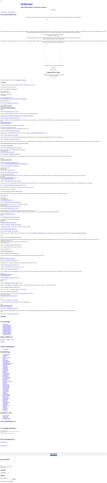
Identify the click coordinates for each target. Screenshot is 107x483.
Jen (5, 89)
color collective (6, 362)
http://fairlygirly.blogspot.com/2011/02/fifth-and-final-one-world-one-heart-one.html (16, 115)
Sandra (6, 264)
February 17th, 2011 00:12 (12, 291)
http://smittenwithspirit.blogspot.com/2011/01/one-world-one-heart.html (14, 143)
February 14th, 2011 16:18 (17, 191)
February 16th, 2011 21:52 (17, 283)
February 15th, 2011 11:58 (13, 208)
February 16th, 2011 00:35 (16, 244)
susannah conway (6, 402)
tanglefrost (5, 404)
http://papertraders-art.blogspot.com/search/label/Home (16, 163)
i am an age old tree (7, 377)
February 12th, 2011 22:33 (14, 130)
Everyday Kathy (8, 191)
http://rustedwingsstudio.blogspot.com (7, 107)
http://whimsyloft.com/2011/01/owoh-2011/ (8, 295)
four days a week (6, 374)
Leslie (6, 134)
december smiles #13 (7, 330)
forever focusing (6, 373)
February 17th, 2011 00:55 (13, 299)
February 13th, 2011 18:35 (15, 154)
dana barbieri (5, 367)
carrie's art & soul (6, 361)
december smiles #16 (7, 327)
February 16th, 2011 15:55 (13, 253)
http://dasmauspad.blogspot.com (6, 274)
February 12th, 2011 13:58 (14, 117)
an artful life (5, 355)
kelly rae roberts (6, 384)
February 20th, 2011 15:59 (13, 313)
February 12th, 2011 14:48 (19, 125)
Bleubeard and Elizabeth (9, 185)
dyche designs (5, 370)
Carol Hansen (7, 224)
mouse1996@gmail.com (5, 275)
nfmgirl (6, 253)
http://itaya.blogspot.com (5, 305)
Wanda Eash (7, 202)
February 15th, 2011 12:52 (14, 217)
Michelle (6, 277)
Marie (6, 208)
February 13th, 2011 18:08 (16, 147)
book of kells (5, 360)
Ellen (6, 172)
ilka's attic (5, 380)
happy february (4, 11)
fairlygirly (7, 117)
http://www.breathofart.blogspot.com (79, 233)
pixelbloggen (5, 393)
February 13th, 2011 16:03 (14, 139)
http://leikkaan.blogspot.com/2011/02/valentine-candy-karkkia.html (13, 98)
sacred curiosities (6, 397)
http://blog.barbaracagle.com (6, 123)
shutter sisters (5, 399)
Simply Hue (5, 400)
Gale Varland (7, 244)
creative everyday (6, 364)
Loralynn (6, 139)
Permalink (24, 80)
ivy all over (5, 382)
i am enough (5, 379)
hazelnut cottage (6, 376)
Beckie (6, 165)
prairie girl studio (6, 394)
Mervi (6, 102)
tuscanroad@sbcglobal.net (8, 178)
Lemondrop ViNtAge (8, 206)
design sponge (6, 417)
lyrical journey (6, 389)
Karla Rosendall (8, 283)
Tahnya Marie (7, 147)
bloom (4, 358)
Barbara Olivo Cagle (9, 125)
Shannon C (7, 154)
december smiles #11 (7, 333)
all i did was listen (6, 354)
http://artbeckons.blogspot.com (12, 162)
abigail (6, 111)
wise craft (5, 409)
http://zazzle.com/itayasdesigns (6, 306)
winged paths (5, 407)
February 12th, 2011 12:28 (13, 102)
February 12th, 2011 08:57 (12, 89)
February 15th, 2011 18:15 (16, 224)
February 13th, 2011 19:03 (13, 165)
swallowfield (5, 403)
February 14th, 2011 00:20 (16, 180)
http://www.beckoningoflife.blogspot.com (36, 132)
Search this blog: (3, 478)
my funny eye (5, 390)
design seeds (5, 416)
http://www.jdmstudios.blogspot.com (7, 258)
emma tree (5, 371)
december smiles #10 (7, 334)
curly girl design (6, 415)
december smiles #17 (7, 326)
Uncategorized (18, 80)
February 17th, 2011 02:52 (12, 308)
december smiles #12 (7, 332)
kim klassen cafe (6, 385)
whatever (5, 406)
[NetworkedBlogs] (53, 453)
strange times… (6, 324)
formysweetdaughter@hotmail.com (7, 152)
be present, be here (6, 357)
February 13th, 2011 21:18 (13, 172)
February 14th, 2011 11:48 (20, 185)
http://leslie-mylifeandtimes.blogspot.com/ (8, 228)
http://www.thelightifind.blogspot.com (7, 213)
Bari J (4, 356)
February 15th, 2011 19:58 (13, 230)
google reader (5, 349)
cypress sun (5, 366)
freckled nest (5, 375)
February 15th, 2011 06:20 (15, 202)
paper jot (4, 392)
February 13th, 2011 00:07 (13, 134)
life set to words (6, 387)
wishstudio (5, 410)
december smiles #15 (7, 328)
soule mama (5, 401)
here (69, 17)
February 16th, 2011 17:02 (13, 264)
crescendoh (5, 365)
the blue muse (27, 4)
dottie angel (5, 369)
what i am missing (11, 11)
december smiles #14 (7, 329)
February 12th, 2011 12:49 (13, 111)
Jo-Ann (6, 260)
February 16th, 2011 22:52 (14, 287)
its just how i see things (7, 381)
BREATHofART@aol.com (39, 233)
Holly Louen (7, 180)
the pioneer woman (6, 418)
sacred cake (5, 396)
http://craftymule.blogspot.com (6, 199)
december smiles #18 (7, 325)
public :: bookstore (6, 395)
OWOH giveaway (16, 206)
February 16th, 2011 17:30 (13, 269)
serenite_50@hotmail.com (8, 145)
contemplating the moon (7, 363)
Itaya (6, 308)
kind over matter (6, 386)
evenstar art (5, 372)
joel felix (4, 383)
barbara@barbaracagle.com (5, 122)
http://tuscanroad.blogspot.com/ (10, 177)
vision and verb (6, 405)
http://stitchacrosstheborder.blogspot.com (8, 222)
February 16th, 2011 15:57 (13, 260)
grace (6, 299)
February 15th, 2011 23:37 (16, 237)
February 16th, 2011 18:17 (14, 277)
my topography (6, 391)
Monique (6, 217)
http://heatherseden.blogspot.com (6, 251)
